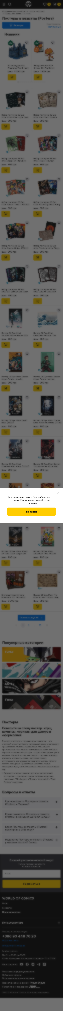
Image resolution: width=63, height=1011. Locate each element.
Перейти (31, 511)
